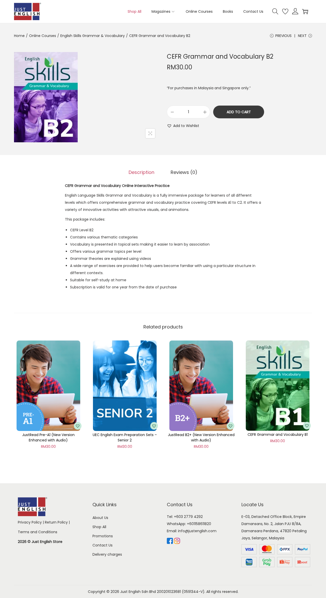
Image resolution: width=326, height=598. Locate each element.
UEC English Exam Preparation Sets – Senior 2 (125, 437)
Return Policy (56, 522)
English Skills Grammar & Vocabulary (92, 35)
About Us (100, 517)
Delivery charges (107, 554)
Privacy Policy (30, 522)
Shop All (99, 526)
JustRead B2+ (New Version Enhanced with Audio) (201, 437)
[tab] (141, 172)
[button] (183, 125)
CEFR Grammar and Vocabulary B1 (278, 434)
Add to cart (239, 111)
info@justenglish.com (197, 530)
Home (19, 35)
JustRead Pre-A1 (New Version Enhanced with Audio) (48, 437)
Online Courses (42, 35)
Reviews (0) (184, 172)
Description (141, 172)
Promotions (102, 536)
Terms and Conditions (37, 532)
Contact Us (102, 545)
